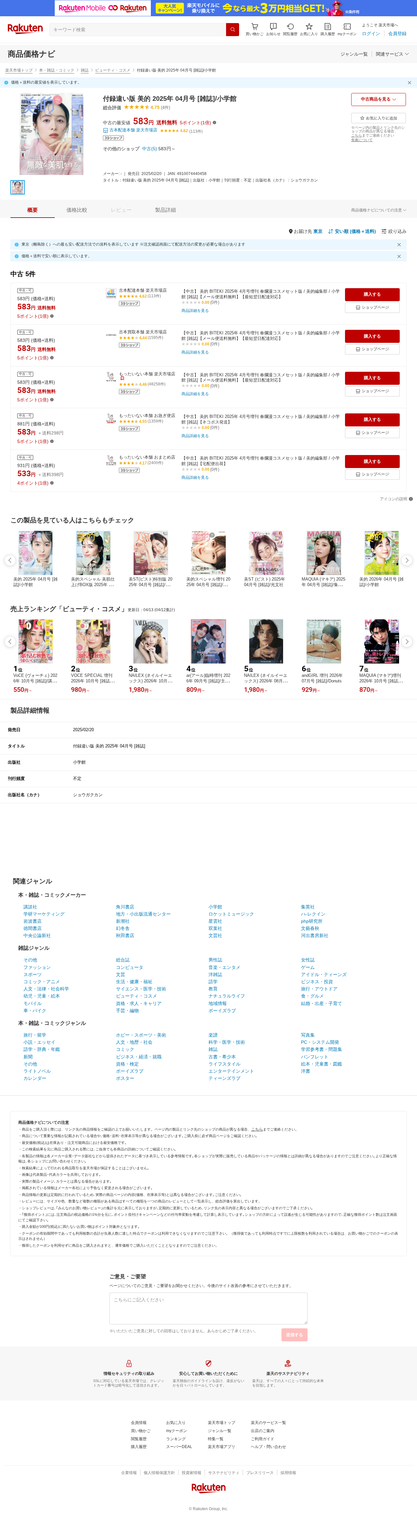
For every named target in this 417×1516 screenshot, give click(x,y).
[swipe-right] (407, 560)
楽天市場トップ (19, 70)
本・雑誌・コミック (56, 70)
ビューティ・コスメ (112, 70)
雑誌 (85, 70)
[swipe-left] (10, 560)
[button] (273, 29)
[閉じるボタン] (410, 82)
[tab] (32, 210)
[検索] (232, 29)
